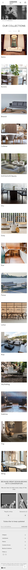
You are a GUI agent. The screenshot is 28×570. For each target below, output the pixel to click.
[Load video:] (14, 12)
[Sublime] (14, 401)
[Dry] (14, 193)
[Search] (20, 2)
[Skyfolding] (14, 372)
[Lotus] (14, 312)
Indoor (10, 31)
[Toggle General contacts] (25, 515)
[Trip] (14, 431)
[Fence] (14, 282)
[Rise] (14, 342)
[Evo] (14, 253)
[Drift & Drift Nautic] (14, 163)
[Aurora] (14, 74)
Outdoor (15, 31)
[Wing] (14, 461)
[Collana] (14, 134)
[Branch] (14, 104)
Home (4, 20)
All (18, 31)
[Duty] (14, 223)
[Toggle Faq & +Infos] (8, 515)
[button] (3, 2)
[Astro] (14, 44)
